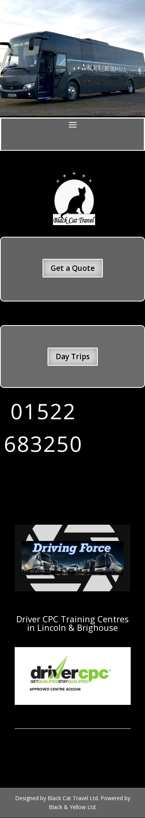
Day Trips (73, 356)
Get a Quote (73, 268)
